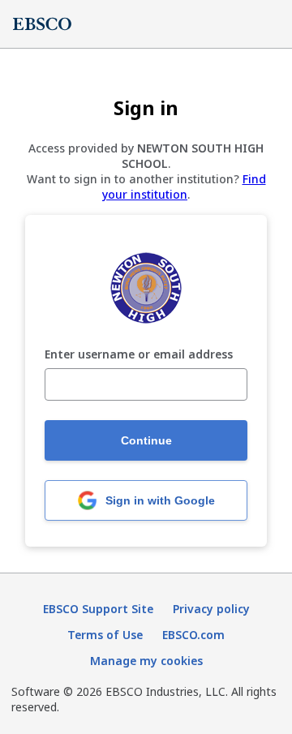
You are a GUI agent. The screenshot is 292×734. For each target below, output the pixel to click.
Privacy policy (211, 608)
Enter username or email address (139, 355)
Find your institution (184, 186)
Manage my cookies (146, 660)
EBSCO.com (193, 634)
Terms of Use (105, 634)
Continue (146, 440)
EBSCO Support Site (98, 608)
